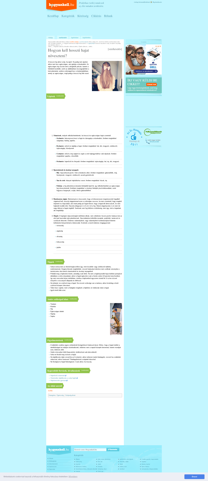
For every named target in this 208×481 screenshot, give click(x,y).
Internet (78, 464)
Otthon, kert (123, 466)
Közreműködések (144, 2)
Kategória (52, 395)
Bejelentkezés (157, 2)
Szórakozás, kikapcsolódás (150, 469)
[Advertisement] (104, 27)
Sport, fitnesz (145, 466)
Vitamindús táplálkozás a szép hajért (63, 378)
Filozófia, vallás (124, 461)
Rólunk (108, 16)
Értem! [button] (194, 477)
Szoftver (122, 469)
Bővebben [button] (73, 477)
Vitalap (136, 2)
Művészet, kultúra (81, 466)
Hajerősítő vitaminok (57, 375)
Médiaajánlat (52, 461)
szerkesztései (84, 42)
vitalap (76, 42)
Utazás (78, 471)
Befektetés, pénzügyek (126, 459)
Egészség (60, 395)
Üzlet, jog (100, 471)
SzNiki (50, 391)
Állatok (78, 459)
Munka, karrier (146, 464)
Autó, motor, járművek (104, 459)
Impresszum (52, 466)
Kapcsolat (52, 469)
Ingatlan (144, 461)
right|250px (91, 43)
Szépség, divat (102, 469)
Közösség (82, 16)
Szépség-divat (70, 395)
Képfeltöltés (87, 37)
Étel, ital (100, 461)
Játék (99, 464)
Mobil (121, 464)
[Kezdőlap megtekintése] (61, 6)
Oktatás (100, 466)
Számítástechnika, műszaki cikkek (86, 469)
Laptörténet (74, 37)
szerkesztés (115, 49)
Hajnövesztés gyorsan (58, 380)
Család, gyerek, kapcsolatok (150, 459)
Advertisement (53, 464)
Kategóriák (68, 16)
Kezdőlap (53, 16)
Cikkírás (96, 16)
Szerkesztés (63, 37)
